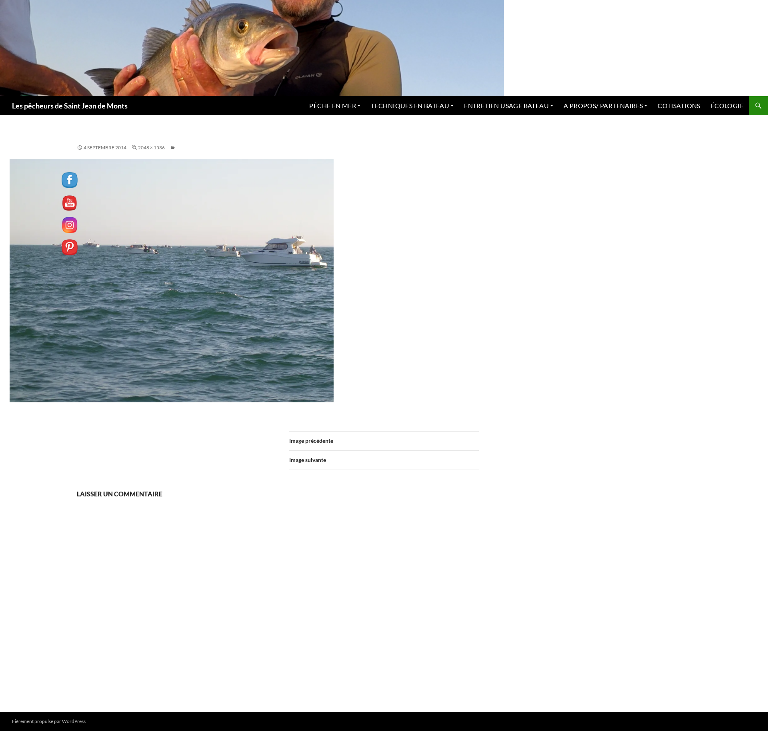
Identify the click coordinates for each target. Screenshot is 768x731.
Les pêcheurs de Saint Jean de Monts (70, 105)
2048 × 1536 (151, 148)
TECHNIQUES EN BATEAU (410, 105)
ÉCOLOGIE (727, 105)
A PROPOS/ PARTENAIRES (603, 105)
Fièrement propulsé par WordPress (49, 721)
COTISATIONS (679, 105)
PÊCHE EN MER (332, 105)
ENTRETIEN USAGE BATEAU (506, 105)
